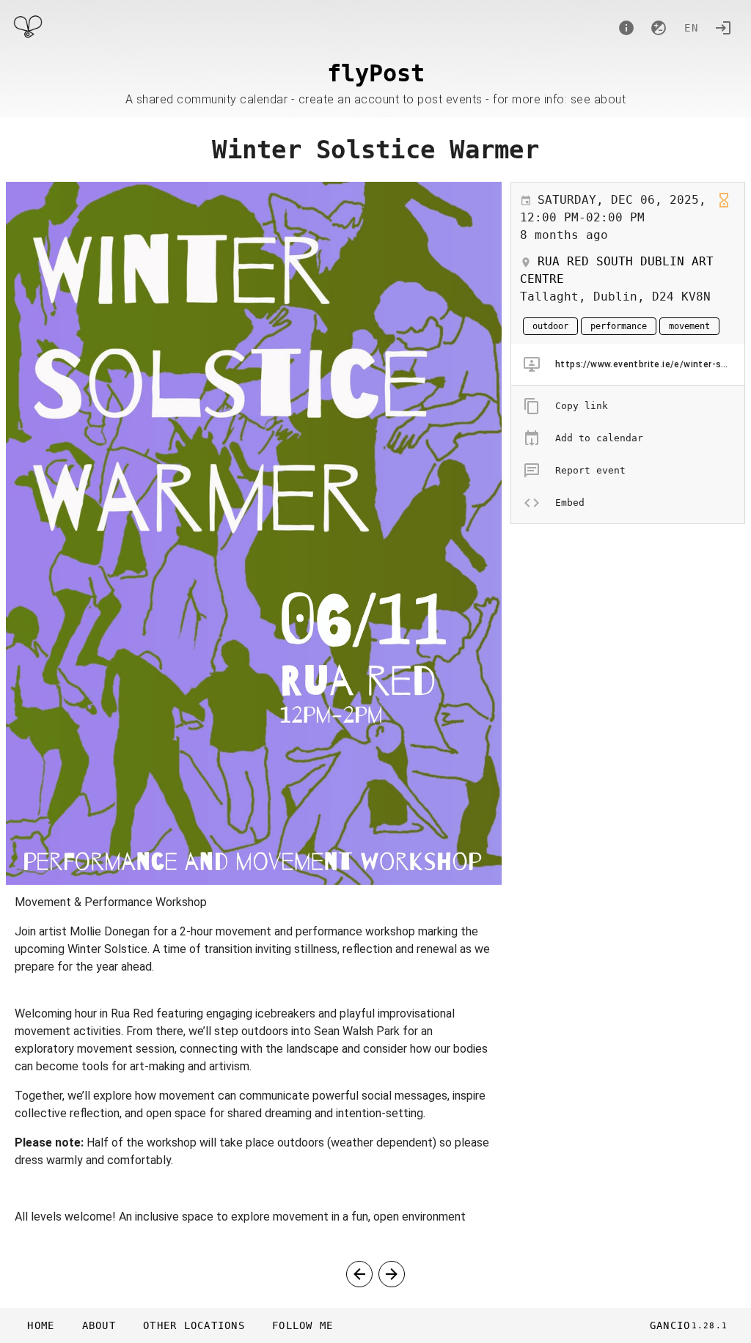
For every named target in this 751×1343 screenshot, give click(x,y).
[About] (626, 28)
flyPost (376, 73)
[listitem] (628, 364)
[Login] (723, 28)
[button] (194, 1325)
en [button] (691, 28)
